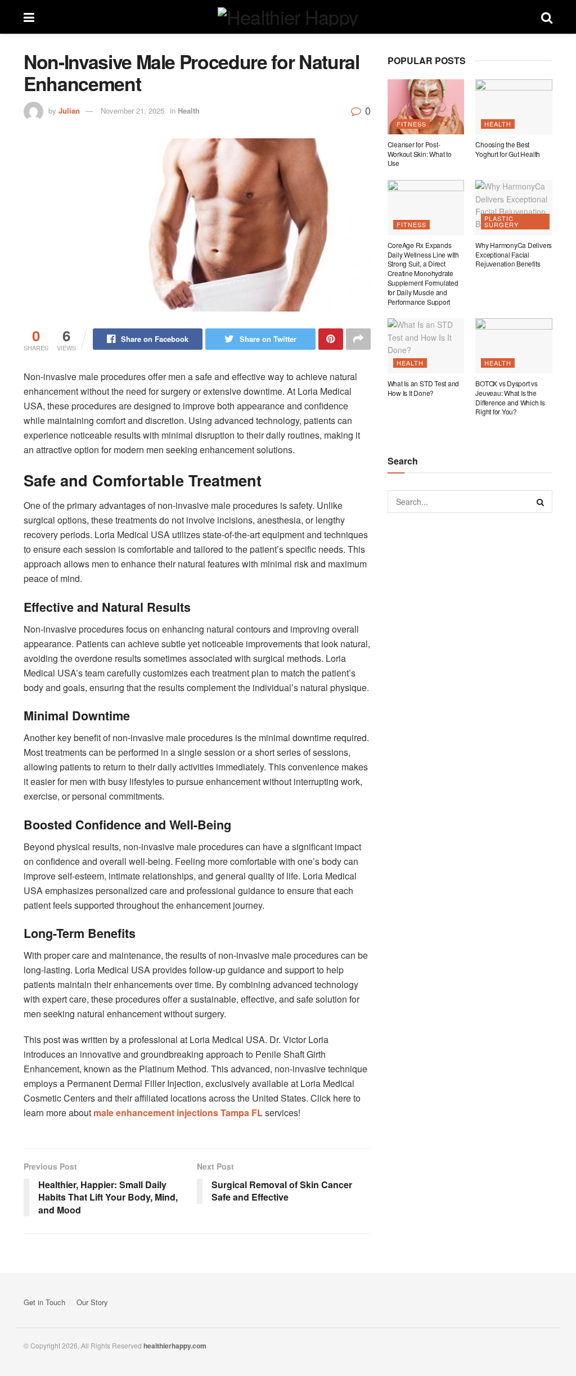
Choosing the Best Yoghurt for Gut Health (507, 149)
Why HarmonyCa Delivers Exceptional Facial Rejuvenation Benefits (513, 254)
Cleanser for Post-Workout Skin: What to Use (420, 153)
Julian (69, 110)
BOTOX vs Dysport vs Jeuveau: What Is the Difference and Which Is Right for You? (509, 397)
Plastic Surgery (501, 221)
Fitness (411, 123)
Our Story (92, 1302)
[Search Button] (541, 501)
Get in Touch (44, 1302)
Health (189, 110)
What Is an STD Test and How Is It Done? (423, 388)
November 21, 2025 (132, 110)
